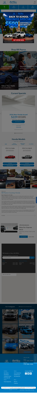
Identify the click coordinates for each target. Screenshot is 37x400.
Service (28, 363)
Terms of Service (17, 387)
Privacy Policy (23, 387)
